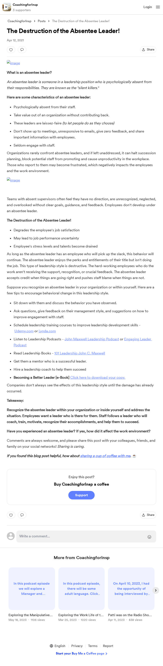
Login (147, 7)
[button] (157, 7)
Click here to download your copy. (97, 377)
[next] (155, 590)
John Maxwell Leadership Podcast (92, 339)
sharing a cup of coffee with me (105, 456)
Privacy (77, 646)
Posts (42, 21)
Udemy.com (24, 331)
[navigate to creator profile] (7, 7)
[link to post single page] (31, 595)
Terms (92, 646)
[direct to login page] (86, 536)
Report (108, 646)
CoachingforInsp (25, 5)
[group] (31, 596)
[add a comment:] (22, 49)
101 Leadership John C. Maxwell (79, 353)
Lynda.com (47, 331)
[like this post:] (11, 49)
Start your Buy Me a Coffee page (80, 653)
